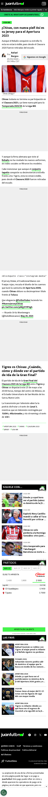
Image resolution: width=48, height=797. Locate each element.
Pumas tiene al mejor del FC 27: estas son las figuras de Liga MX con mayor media (29, 694)
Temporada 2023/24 (12, 106)
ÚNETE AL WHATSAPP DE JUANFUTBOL (21, 14)
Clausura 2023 (33, 426)
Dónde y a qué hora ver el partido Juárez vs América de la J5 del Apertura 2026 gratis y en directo (34, 503)
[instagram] (35, 734)
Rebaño (5, 160)
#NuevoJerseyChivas (12, 304)
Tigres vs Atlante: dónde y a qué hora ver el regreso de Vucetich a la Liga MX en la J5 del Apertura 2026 (28, 708)
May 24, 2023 (27, 316)
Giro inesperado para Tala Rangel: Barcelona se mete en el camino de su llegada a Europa (34, 552)
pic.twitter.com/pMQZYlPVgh (17, 307)
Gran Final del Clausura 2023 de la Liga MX (19, 382)
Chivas (21, 426)
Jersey (6, 429)
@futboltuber (23, 300)
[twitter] (40, 734)
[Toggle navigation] (2, 4)
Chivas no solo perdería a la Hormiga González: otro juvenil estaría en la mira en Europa (34, 535)
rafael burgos (14, 54)
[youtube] (45, 734)
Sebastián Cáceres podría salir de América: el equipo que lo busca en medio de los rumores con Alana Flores (29, 664)
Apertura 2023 (10, 426)
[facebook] (29, 734)
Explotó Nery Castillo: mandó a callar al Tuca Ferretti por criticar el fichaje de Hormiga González (34, 519)
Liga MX (15, 429)
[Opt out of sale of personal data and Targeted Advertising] (4, 792)
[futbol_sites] (9, 761)
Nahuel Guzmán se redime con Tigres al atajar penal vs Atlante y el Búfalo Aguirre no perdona (30, 649)
